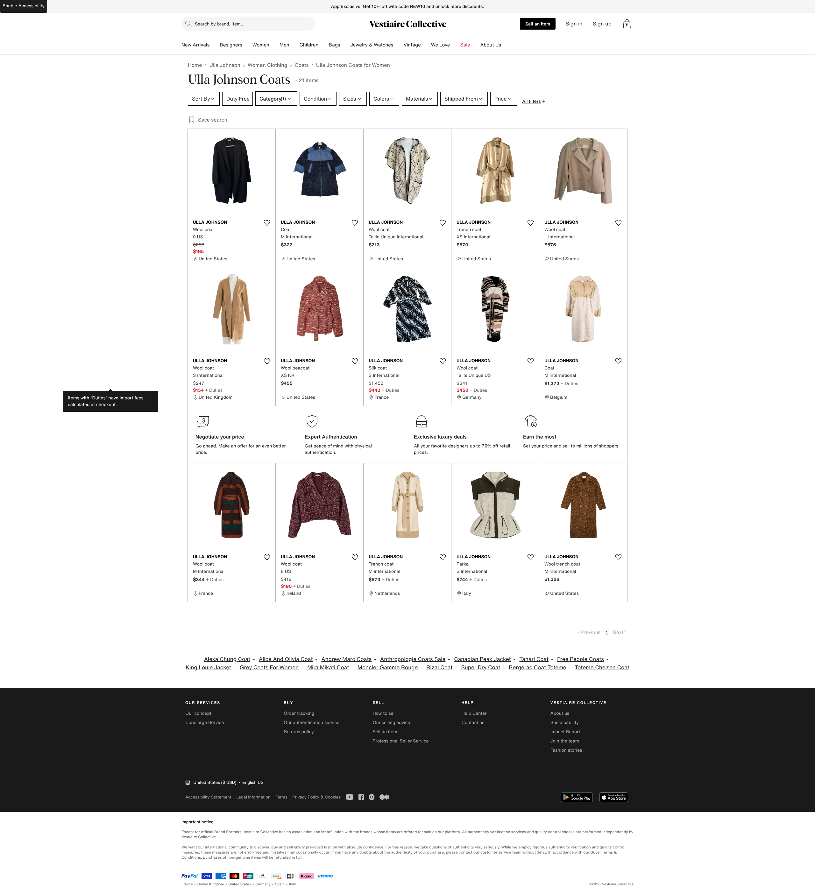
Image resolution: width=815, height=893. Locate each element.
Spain (280, 884)
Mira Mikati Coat (328, 668)
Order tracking (299, 713)
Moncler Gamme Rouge (388, 668)
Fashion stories (566, 750)
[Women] (274, 44)
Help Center (474, 713)
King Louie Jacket (208, 668)
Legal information (253, 797)
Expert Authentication (331, 436)
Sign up (602, 23)
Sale (465, 44)
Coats (301, 65)
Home (195, 65)
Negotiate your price (219, 436)
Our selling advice (391, 722)
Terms (281, 797)
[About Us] (506, 44)
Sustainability (564, 722)
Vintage (412, 44)
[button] (626, 23)
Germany (263, 884)
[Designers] (247, 44)
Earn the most (539, 436)
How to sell (383, 713)
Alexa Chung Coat (227, 659)
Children (309, 44)
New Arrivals (195, 44)
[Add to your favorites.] (267, 223)
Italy (292, 884)
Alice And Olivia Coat (286, 659)
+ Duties (214, 390)
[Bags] (345, 44)
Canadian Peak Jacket (482, 659)
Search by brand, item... (219, 23)
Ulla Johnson (224, 65)
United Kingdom (210, 884)
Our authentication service (311, 722)
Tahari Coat (534, 659)
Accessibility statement (208, 797)
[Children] (323, 44)
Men (284, 44)
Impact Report (565, 731)
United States (240, 884)
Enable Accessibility (24, 6)
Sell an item (537, 23)
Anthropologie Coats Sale (412, 659)
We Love (440, 44)
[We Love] (455, 44)
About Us (490, 44)
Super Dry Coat (480, 668)
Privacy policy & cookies (316, 797)
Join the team (564, 741)
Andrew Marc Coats (346, 659)
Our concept (198, 713)
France (187, 884)
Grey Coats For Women (269, 668)
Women (260, 44)
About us (559, 713)
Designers (231, 44)
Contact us (473, 722)
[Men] (294, 44)
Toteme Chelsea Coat (602, 668)
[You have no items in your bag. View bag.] (626, 23)
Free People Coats (580, 659)
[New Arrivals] (214, 44)
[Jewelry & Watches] (398, 44)
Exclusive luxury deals (440, 436)
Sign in (574, 23)
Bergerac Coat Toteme (537, 668)
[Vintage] (426, 44)
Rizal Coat (439, 668)
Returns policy (299, 731)
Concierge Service (204, 722)
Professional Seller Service (400, 741)
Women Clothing (267, 65)
